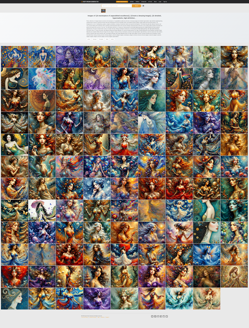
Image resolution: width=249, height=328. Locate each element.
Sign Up (165, 1)
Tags (98, 317)
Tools (150, 1)
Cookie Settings (92, 317)
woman (112, 39)
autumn (88, 39)
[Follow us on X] (167, 316)
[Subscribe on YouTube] (158, 316)
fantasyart (95, 39)
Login (160, 1)
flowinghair (101, 39)
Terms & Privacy (84, 317)
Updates (102, 317)
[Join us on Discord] (152, 316)
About (155, 1)
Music (137, 1)
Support (107, 317)
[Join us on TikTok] (155, 316)
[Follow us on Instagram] (164, 316)
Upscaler (143, 1)
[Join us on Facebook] (161, 316)
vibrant (107, 39)
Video (132, 1)
